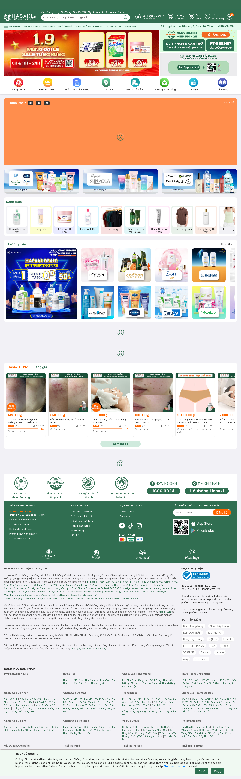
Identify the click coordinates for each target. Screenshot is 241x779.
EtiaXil (62, 598)
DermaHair (130, 26)
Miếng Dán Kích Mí (222, 733)
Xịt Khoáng (68, 705)
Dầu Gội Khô (207, 699)
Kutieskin (115, 598)
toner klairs (201, 659)
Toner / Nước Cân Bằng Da (82, 702)
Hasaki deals (32, 26)
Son (213, 645)
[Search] (125, 17)
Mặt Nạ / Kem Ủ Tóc (227, 702)
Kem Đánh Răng (153, 680)
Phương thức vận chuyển (23, 533)
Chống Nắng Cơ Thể (43, 730)
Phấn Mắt (156, 705)
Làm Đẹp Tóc (203, 727)
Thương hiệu (16, 244)
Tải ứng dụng (168, 26)
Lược (223, 708)
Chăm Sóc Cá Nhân (159, 230)
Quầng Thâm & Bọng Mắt (143, 736)
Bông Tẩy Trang (192, 639)
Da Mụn (137, 730)
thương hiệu (65, 26)
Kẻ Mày (136, 705)
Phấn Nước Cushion (166, 699)
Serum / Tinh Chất (107, 702)
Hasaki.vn (165, 611)
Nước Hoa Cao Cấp (73, 683)
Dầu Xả (195, 699)
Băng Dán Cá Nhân (72, 727)
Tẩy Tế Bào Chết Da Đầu (202, 702)
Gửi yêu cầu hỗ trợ (19, 524)
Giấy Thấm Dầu (206, 736)
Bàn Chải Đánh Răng (132, 680)
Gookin (70, 598)
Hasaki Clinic (127, 511)
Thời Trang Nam (182, 229)
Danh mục (14, 202)
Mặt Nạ (213, 639)
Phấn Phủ (158, 702)
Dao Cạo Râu (25, 702)
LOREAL (227, 639)
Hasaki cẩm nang (80, 525)
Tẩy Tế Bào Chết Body (38, 727)
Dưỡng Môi (91, 708)
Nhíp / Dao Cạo (189, 736)
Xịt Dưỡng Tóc (216, 705)
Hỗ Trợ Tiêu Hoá (189, 680)
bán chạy (99, 26)
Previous (6, 52)
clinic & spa (114, 26)
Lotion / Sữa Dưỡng (86, 705)
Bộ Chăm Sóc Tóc (201, 711)
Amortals (104, 598)
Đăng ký (160, 15)
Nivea (7, 598)
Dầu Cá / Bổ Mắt (212, 683)
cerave (220, 652)
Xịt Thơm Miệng (167, 683)
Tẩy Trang (66, 12)
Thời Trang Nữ (229, 229)
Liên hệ (75, 535)
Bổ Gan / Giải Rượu (192, 683)
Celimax (80, 598)
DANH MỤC (15, 26)
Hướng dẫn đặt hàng (20, 528)
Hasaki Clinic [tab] (18, 367)
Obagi (225, 645)
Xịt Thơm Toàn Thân (107, 680)
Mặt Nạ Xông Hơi (25, 705)
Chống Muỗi (19, 708)
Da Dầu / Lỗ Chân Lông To (135, 727)
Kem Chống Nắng (50, 12)
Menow (125, 598)
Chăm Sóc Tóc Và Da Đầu (135, 230)
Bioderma (111, 12)
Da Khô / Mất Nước (160, 727)
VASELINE (188, 652)
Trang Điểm (40, 229)
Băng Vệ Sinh (10, 699)
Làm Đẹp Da (187, 727)
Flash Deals (17, 103)
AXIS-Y (134, 598)
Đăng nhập (148, 15)
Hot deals (49, 26)
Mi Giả (208, 733)
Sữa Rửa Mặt (79, 12)
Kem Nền (137, 699)
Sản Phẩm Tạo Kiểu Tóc (207, 708)
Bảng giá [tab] (40, 367)
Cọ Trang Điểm (155, 711)
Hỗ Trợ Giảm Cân (220, 727)
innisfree (52, 598)
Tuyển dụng (77, 530)
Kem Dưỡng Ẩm (192, 632)
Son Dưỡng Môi (130, 708)
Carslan (205, 652)
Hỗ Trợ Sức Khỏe (228, 680)
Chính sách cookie (174, 766)
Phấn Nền (149, 699)
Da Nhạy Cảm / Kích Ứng (155, 730)
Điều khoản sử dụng (82, 521)
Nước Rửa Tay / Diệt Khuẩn (77, 733)
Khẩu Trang (104, 727)
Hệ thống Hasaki (206, 490)
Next (157, 52)
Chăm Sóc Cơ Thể (64, 230)
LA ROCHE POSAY (193, 645)
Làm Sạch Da (87, 229)
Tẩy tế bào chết (96, 12)
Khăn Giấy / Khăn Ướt (30, 699)
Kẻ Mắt (146, 705)
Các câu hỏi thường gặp (22, 519)
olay (185, 659)
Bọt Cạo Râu (40, 702)
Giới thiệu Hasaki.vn (82, 511)
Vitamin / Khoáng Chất (192, 730)
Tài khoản (148, 18)
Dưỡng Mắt (78, 708)
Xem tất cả (228, 102)
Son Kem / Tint (147, 708)
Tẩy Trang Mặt (70, 699)
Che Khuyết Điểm (131, 702)
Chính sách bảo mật (82, 516)
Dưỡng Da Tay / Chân (20, 730)
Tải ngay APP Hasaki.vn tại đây (89, 648)
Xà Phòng (20, 727)
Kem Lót (126, 699)
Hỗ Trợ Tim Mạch (208, 680)
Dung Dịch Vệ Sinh (36, 708)
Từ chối (201, 771)
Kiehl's (121, 12)
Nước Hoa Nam (87, 680)
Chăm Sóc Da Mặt (17, 230)
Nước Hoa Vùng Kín (95, 683)
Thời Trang (111, 229)
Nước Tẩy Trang (219, 626)
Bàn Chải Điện (129, 686)
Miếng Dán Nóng (102, 730)
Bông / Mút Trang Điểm (23, 711)
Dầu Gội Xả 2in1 (223, 699)
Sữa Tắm (8, 727)
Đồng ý (217, 771)
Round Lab (92, 598)
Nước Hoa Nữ (70, 680)
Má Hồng (147, 702)
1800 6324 (163, 490)
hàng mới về (83, 26)
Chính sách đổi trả (19, 538)
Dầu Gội (185, 699)
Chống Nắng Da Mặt (206, 230)
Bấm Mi (199, 733)
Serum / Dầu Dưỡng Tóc (195, 705)
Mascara (167, 705)
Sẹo (160, 736)
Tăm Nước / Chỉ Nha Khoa (144, 683)
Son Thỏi (161, 708)
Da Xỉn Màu (152, 733)
